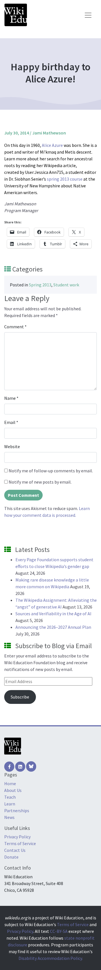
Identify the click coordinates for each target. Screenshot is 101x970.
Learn (9, 804)
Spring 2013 (40, 285)
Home (10, 783)
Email (11, 422)
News (9, 817)
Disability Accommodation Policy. (51, 958)
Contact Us (15, 850)
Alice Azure (52, 145)
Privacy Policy (17, 836)
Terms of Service (20, 843)
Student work (66, 285)
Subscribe (20, 697)
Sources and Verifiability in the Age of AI (53, 613)
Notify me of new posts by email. (40, 482)
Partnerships (16, 810)
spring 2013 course (64, 179)
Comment (15, 326)
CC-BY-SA (59, 931)
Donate (11, 857)
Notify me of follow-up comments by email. (51, 470)
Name (11, 398)
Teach (10, 797)
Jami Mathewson (49, 133)
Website (12, 446)
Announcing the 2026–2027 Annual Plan (53, 627)
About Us (13, 790)
